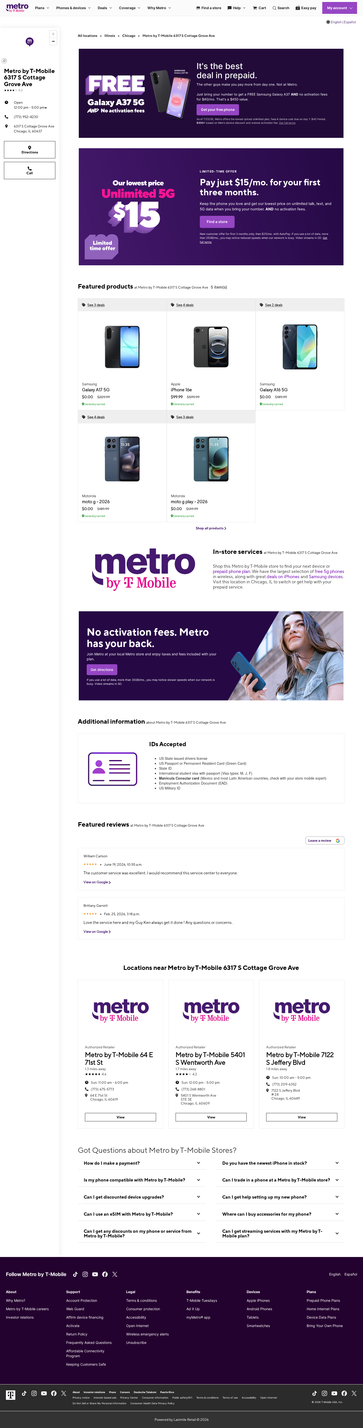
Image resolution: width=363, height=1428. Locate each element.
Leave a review (320, 840)
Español (350, 22)
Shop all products (210, 528)
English (336, 22)
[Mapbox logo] (4, 61)
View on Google (96, 882)
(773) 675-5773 (102, 1089)
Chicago (128, 36)
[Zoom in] (53, 34)
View (121, 1117)
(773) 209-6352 (284, 1084)
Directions (29, 152)
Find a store (217, 222)
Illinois (109, 36)
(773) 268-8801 (193, 1089)
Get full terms (287, 122)
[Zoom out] (53, 41)
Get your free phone (218, 109)
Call (29, 173)
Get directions (102, 669)
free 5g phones (329, 571)
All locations (87, 36)
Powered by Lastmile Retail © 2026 (182, 1420)
